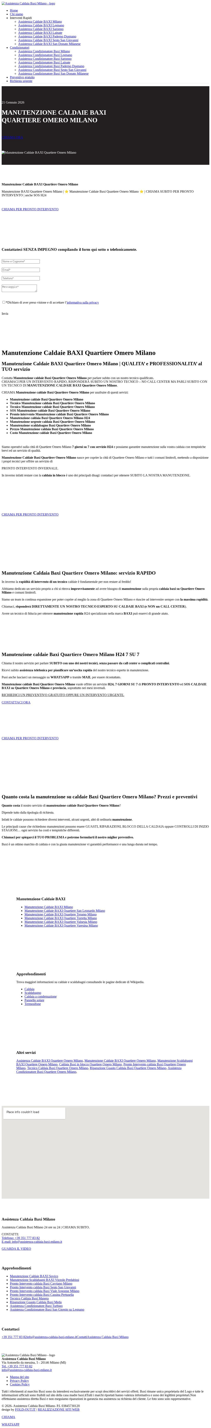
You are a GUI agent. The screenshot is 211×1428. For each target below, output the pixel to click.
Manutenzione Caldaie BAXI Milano (49, 907)
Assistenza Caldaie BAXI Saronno (40, 29)
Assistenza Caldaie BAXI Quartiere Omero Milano (49, 1060)
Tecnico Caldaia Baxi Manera (29, 1298)
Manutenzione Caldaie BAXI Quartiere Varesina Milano (61, 925)
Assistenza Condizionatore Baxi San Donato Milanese (53, 73)
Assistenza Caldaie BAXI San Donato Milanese (49, 44)
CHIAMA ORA (12, 137)
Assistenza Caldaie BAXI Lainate (40, 32)
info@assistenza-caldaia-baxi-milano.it (52, 1337)
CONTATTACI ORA (16, 702)
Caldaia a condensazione (41, 996)
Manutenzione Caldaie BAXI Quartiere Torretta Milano (61, 918)
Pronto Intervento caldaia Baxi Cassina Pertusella (42, 1294)
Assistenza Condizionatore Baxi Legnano (45, 55)
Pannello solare (34, 1000)
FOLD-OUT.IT (25, 1409)
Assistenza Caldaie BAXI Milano (40, 21)
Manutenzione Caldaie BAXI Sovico (34, 1276)
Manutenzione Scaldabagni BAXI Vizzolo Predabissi (44, 1280)
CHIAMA (8, 1417)
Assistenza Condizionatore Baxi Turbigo (36, 1306)
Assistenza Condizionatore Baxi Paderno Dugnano (51, 66)
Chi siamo (16, 14)
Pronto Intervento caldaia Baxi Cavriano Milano (41, 1283)
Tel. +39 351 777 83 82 (17, 1366)
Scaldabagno (33, 992)
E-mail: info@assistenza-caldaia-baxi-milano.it (32, 1241)
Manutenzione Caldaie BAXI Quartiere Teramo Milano (61, 914)
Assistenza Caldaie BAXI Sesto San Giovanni (48, 40)
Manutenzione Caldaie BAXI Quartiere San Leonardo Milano (65, 910)
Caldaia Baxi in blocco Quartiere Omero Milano (90, 1064)
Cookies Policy (20, 1384)
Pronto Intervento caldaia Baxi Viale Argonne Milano (44, 1291)
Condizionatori (19, 47)
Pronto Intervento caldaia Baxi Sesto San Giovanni (43, 1287)
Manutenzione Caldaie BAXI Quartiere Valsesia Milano (61, 922)
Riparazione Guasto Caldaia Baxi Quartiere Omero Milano (128, 1068)
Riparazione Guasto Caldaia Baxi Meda (36, 1302)
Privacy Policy (19, 1380)
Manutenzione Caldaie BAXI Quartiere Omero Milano (120, 1060)
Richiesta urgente (21, 81)
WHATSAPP (10, 1424)
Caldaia (29, 989)
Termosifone (33, 1004)
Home (14, 10)
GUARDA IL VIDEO (16, 1248)
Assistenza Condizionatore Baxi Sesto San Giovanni (52, 70)
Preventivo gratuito (22, 77)
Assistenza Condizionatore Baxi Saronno (45, 58)
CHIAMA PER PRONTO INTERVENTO (30, 209)
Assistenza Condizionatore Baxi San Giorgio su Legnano (47, 1309)
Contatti (82, 1337)
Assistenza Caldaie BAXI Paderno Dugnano (47, 36)
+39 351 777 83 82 (14, 1337)
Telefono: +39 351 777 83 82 (21, 1238)
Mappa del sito (19, 1377)
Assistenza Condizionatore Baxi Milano (44, 51)
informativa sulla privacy (83, 302)
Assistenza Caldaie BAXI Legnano (41, 25)
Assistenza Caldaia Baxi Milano (108, 1337)
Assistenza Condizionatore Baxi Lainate (44, 62)
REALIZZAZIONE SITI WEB (59, 1409)
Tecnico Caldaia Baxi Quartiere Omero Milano (57, 1068)
